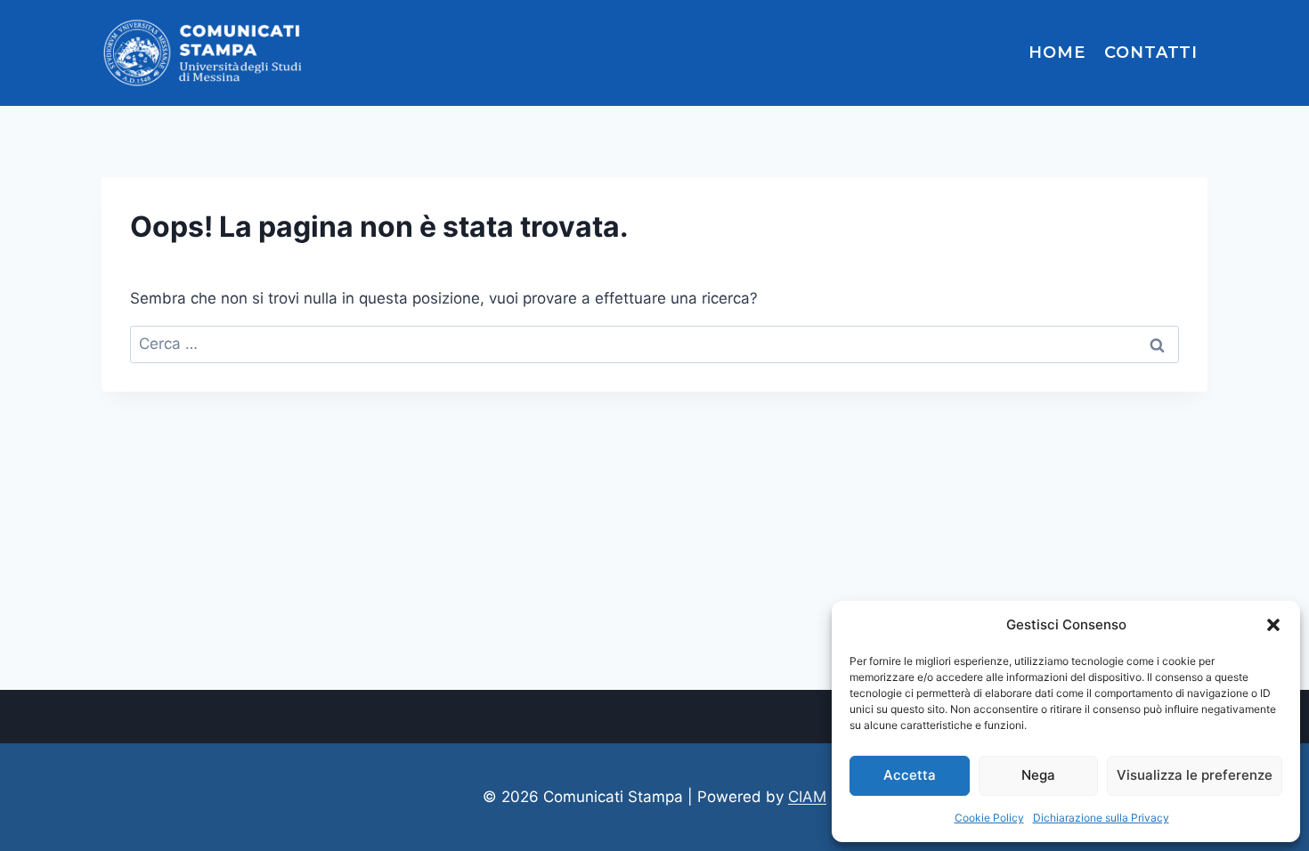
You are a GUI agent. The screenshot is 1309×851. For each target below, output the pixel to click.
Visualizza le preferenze (1194, 774)
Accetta (909, 774)
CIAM (807, 797)
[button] (1273, 625)
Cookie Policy (989, 817)
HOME (1056, 52)
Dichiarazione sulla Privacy (1101, 817)
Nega (1038, 774)
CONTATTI (1151, 52)
